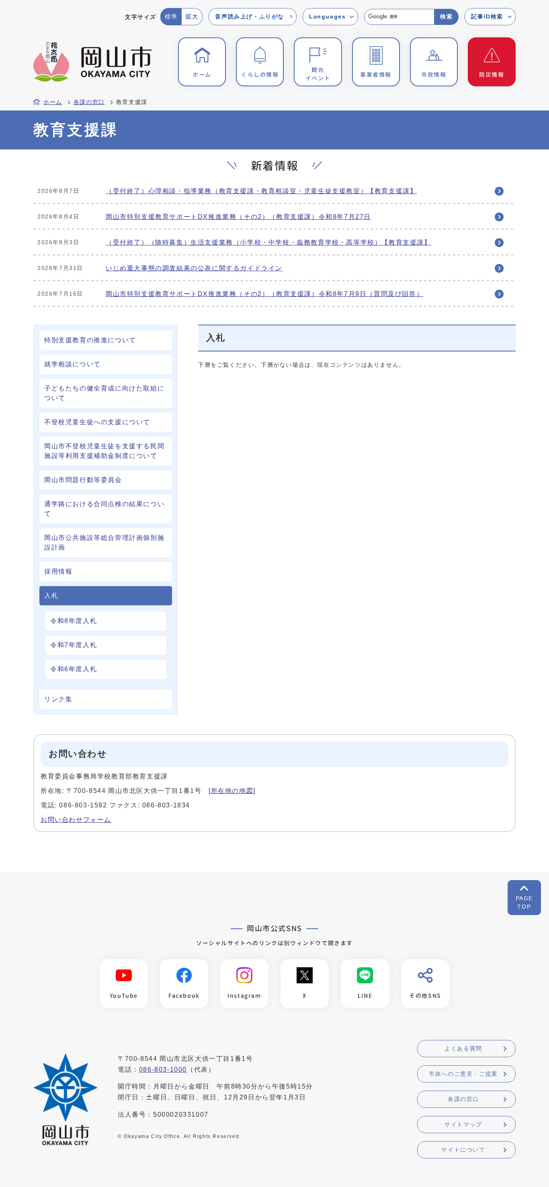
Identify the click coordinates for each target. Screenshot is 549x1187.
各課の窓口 (89, 102)
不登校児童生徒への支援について (97, 422)
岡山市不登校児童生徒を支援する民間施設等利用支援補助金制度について (104, 451)
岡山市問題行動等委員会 (83, 479)
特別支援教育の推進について (90, 340)
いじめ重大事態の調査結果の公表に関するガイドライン (194, 268)
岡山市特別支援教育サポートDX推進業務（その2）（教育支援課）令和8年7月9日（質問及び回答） (264, 293)
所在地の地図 (232, 790)
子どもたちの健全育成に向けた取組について (104, 393)
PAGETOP (524, 902)
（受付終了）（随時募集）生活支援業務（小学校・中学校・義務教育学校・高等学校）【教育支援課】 (268, 242)
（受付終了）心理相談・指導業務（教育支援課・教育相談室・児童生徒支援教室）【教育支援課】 (261, 191)
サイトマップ (463, 1124)
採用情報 (58, 571)
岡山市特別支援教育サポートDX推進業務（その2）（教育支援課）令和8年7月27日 (238, 216)
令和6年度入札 (73, 669)
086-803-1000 (163, 1069)
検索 (446, 16)
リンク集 (58, 699)
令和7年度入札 (73, 645)
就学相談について (72, 364)
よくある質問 (463, 1048)
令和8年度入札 (73, 620)
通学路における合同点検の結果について (104, 509)
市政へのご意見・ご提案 (463, 1074)
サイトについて (463, 1149)
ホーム (52, 102)
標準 (171, 16)
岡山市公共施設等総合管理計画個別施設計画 (104, 542)
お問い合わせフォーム (76, 819)
